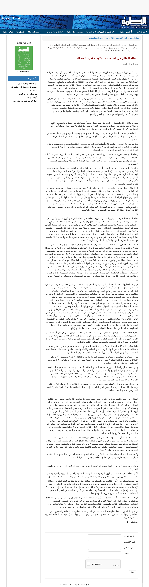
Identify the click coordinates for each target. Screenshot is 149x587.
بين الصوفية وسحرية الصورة (27, 83)
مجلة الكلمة (134, 38)
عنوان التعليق (128, 548)
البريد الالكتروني (129, 542)
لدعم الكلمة (8, 32)
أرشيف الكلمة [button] (125, 32)
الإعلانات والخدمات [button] (54, 32)
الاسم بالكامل (129, 536)
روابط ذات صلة (35, 32)
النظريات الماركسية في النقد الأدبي (25, 101)
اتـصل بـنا (20, 32)
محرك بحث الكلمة (75, 32)
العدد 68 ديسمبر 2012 (119, 38)
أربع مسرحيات (32, 97)
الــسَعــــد (33, 90)
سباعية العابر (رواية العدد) (28, 94)
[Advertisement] (74, 6)
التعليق (126, 553)
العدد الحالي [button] (141, 32)
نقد (107, 38)
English (5, 18)
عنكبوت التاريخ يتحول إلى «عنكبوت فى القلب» (21, 87)
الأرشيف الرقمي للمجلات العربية (100, 32)
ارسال (133, 572)
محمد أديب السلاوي (95, 38)
